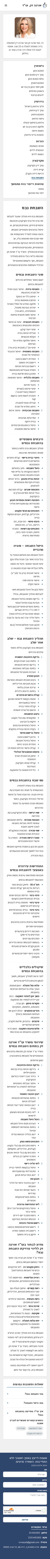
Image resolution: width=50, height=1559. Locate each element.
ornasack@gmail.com (29, 1542)
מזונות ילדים (38, 154)
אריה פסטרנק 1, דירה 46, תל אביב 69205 (21, 1546)
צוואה (41, 188)
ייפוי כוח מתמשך (36, 193)
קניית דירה (38, 169)
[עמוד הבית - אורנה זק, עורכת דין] (25, 27)
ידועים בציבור (37, 95)
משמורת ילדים (37, 150)
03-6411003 (34, 1532)
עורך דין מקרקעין (36, 165)
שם (45, 1469)
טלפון (44, 1480)
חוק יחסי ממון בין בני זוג (32, 87)
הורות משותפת (36, 146)
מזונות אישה (38, 130)
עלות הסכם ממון (36, 78)
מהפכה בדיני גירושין (34, 134)
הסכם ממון (38, 70)
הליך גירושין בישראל (34, 106)
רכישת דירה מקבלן (35, 173)
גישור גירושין (38, 118)
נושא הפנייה (42, 1490)
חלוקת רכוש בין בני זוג (33, 126)
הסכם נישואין (37, 83)
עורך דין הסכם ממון (34, 74)
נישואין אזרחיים (36, 91)
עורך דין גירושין (36, 110)
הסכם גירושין (37, 114)
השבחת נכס (38, 177)
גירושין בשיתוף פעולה (33, 122)
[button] (6, 5)
